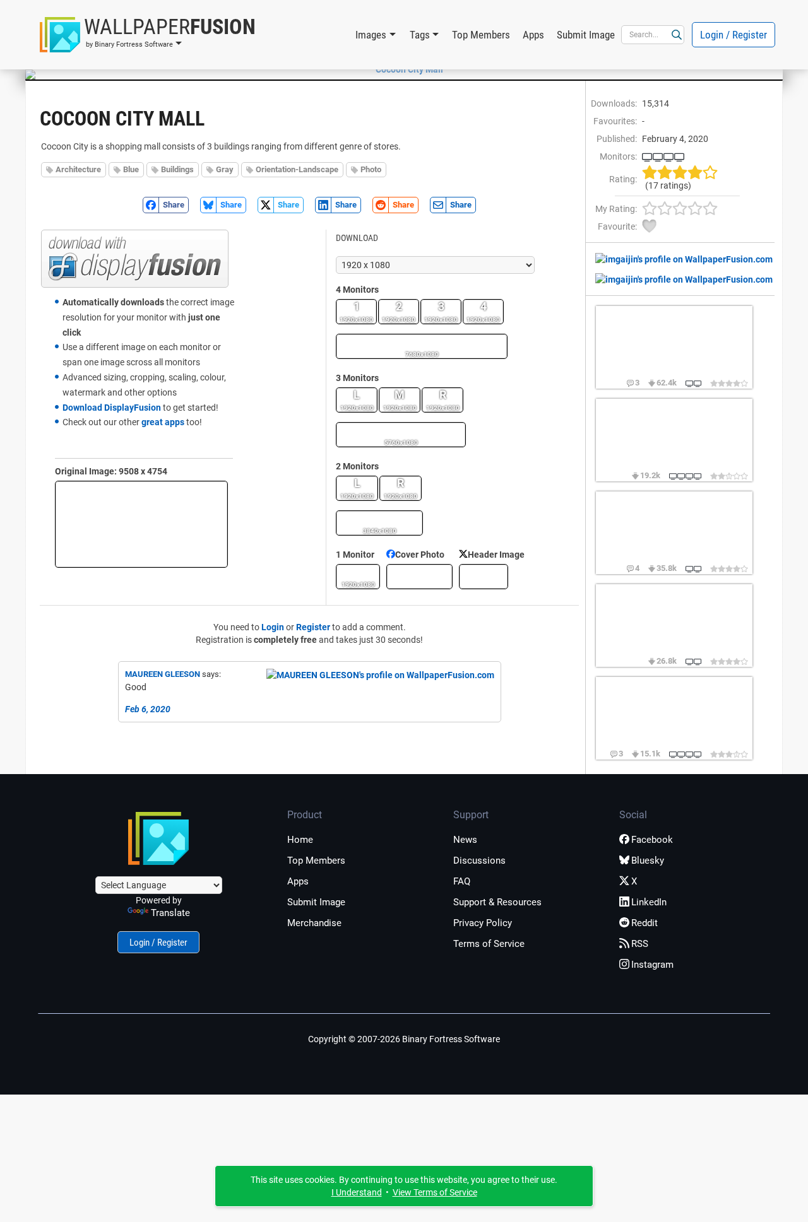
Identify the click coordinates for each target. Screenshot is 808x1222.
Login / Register (733, 34)
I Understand (356, 1192)
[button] (148, 35)
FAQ (461, 881)
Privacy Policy (482, 923)
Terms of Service (489, 943)
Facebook (652, 839)
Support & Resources (497, 902)
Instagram (652, 964)
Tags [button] (420, 34)
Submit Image (586, 34)
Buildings (177, 169)
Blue (131, 169)
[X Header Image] (483, 576)
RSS (639, 943)
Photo (370, 169)
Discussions (479, 860)
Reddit (644, 923)
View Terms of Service (435, 1192)
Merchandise (314, 923)
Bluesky (647, 860)
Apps (533, 34)
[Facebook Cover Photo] (419, 576)
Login (272, 627)
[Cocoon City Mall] (404, 69)
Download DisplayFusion (111, 407)
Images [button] (370, 34)
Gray (225, 169)
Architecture (78, 169)
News (465, 839)
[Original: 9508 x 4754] (141, 524)
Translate (170, 913)
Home (300, 839)
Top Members (481, 34)
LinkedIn (649, 902)
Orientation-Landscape (297, 169)
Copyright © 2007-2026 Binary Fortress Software (404, 1039)
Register (313, 627)
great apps (162, 422)
